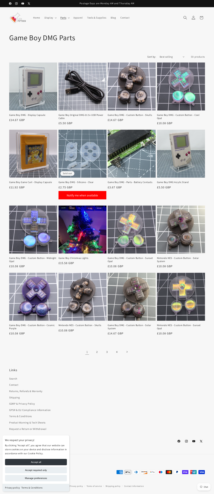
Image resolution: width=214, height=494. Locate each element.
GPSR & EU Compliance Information (30, 410)
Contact (13, 385)
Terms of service (94, 486)
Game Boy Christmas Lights (74, 258)
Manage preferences (36, 478)
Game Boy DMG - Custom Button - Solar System (129, 327)
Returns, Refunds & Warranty (25, 391)
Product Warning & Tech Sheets (27, 422)
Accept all (36, 462)
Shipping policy (113, 486)
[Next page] (127, 352)
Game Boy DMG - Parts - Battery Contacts (130, 182)
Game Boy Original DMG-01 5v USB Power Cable (81, 116)
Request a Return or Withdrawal (27, 428)
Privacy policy (12, 487)
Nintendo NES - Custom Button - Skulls (80, 325)
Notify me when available (82, 195)
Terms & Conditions (32, 487)
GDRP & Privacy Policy (22, 403)
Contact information (134, 486)
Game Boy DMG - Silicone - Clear (76, 182)
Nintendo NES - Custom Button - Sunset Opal (179, 327)
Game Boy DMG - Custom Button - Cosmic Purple (32, 327)
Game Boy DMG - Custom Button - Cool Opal (178, 116)
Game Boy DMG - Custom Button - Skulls (130, 114)
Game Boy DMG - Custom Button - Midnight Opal (32, 260)
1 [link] (87, 352)
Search (13, 378)
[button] (50, 18)
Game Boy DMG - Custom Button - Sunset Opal (130, 260)
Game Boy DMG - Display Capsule (27, 114)
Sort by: (151, 56)
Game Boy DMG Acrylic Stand (173, 182)
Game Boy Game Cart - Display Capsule (30, 182)
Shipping (14, 397)
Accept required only (36, 470)
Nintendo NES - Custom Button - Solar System (178, 260)
